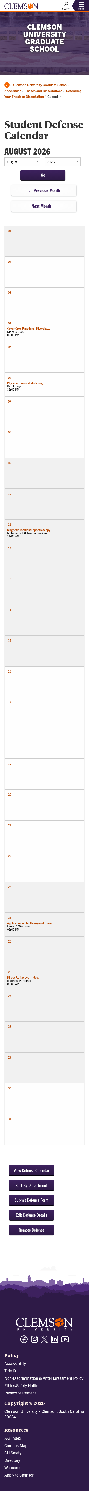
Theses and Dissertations (43, 90)
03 (9, 292)
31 (9, 1119)
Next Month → (44, 206)
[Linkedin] (55, 1341)
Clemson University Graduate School (40, 84)
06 (9, 378)
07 (9, 401)
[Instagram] (34, 1341)
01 (9, 231)
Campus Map (15, 1445)
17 (9, 702)
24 (9, 918)
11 (9, 524)
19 (9, 764)
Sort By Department (31, 1185)
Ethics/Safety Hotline (22, 1385)
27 (9, 996)
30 (9, 1088)
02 (9, 262)
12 (9, 548)
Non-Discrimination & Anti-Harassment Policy (43, 1378)
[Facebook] (24, 1341)
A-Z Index (12, 1438)
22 (9, 856)
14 (9, 610)
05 (9, 347)
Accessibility (15, 1363)
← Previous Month (44, 190)
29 (9, 1057)
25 (9, 941)
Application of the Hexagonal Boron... (31, 923)
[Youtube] (65, 1341)
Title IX (10, 1370)
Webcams (12, 1467)
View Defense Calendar (32, 1170)
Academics (12, 90)
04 (9, 323)
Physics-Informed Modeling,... (26, 383)
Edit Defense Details (31, 1215)
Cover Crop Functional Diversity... (28, 328)
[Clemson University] (21, 8)
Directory (12, 1460)
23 (9, 887)
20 (9, 794)
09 (9, 463)
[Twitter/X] (44, 1341)
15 (9, 640)
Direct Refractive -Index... (24, 977)
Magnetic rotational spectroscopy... (30, 530)
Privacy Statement (20, 1392)
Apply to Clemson (19, 1474)
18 (9, 733)
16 (9, 671)
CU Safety (12, 1452)
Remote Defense (31, 1230)
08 (9, 432)
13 (9, 579)
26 (9, 972)
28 (9, 1026)
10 (9, 494)
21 (9, 825)
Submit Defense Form (31, 1200)
